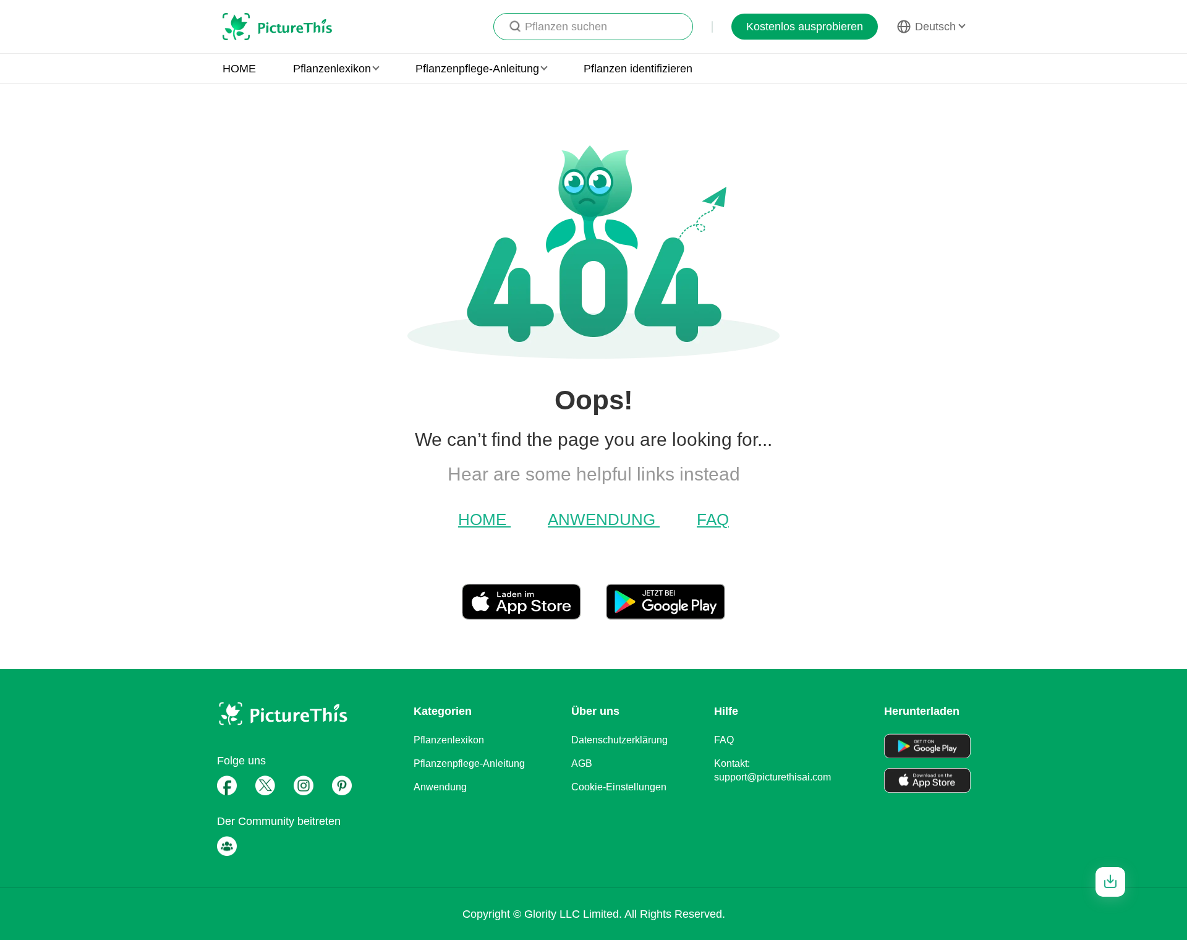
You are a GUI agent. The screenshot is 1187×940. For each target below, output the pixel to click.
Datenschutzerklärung (619, 740)
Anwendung (604, 519)
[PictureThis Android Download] (665, 615)
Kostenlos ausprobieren (804, 26)
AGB (581, 763)
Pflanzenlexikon (449, 740)
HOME (239, 68)
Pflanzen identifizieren (638, 68)
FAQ (713, 519)
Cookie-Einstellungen (618, 787)
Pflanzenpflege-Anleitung (469, 763)
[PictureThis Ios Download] (534, 615)
